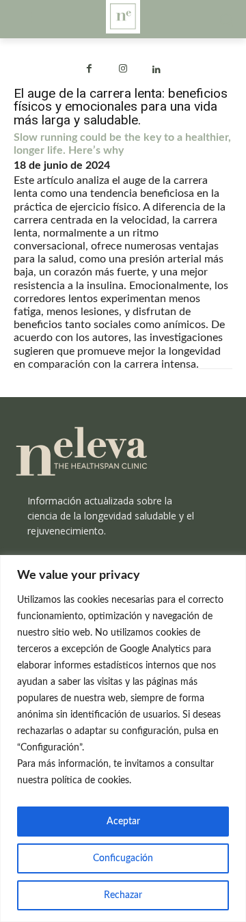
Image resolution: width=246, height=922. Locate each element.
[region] (123, 738)
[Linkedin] (157, 70)
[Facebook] (89, 70)
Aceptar (123, 821)
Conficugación (123, 858)
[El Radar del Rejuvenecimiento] (123, 452)
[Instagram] (122, 70)
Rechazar (123, 895)
